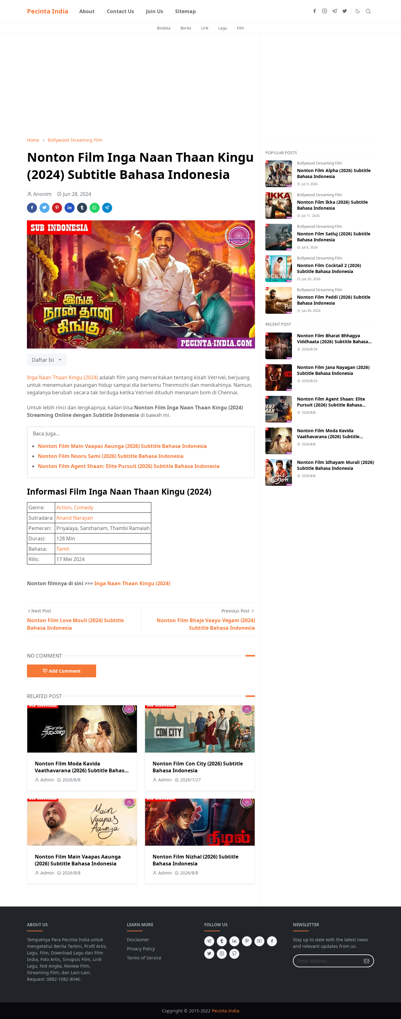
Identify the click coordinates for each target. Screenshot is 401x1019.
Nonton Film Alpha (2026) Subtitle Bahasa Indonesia (334, 173)
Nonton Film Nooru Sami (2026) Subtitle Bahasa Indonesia (111, 456)
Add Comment (65, 671)
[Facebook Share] (32, 208)
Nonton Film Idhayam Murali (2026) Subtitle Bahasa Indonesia (335, 465)
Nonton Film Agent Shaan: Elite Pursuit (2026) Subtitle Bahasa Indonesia (129, 466)
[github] (234, 954)
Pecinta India (47, 11)
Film (240, 28)
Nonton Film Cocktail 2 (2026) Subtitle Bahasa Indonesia (329, 268)
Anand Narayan (74, 517)
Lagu (222, 28)
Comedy (83, 507)
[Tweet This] (44, 208)
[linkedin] (234, 941)
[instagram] (325, 11)
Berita (185, 28)
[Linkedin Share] (70, 208)
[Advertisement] (141, 85)
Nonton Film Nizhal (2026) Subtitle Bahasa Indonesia (195, 860)
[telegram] (335, 11)
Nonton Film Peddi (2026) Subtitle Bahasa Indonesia (333, 300)
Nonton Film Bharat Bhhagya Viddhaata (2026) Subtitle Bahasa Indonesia (332, 341)
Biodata (163, 28)
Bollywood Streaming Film (319, 163)
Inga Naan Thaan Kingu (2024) (62, 377)
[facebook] (315, 11)
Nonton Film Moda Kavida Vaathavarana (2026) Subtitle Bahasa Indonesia (81, 770)
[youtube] (259, 941)
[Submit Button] (366, 961)
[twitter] (345, 11)
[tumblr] (222, 941)
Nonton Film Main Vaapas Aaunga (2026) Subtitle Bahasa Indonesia (122, 446)
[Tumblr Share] (82, 208)
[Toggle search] (368, 11)
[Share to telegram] (107, 208)
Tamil (62, 548)
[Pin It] (57, 208)
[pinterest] (247, 941)
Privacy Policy (141, 949)
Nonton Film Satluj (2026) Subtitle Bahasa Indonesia (333, 237)
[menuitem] (87, 11)
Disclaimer (138, 940)
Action (63, 507)
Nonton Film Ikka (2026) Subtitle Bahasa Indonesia (332, 205)
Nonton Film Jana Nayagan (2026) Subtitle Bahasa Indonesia (333, 370)
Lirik (204, 28)
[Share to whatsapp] (95, 208)
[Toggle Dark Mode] (357, 11)
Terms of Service (144, 958)
